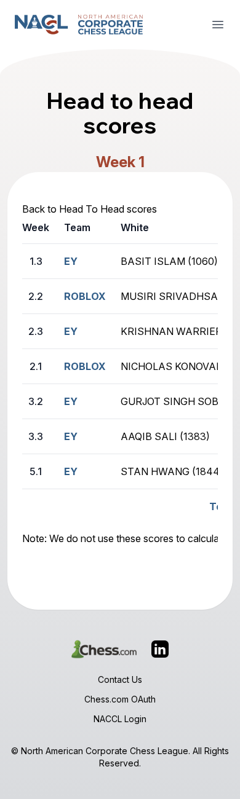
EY (71, 261)
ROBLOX (85, 296)
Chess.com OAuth (120, 699)
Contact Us (120, 679)
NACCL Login (120, 719)
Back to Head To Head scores (89, 209)
